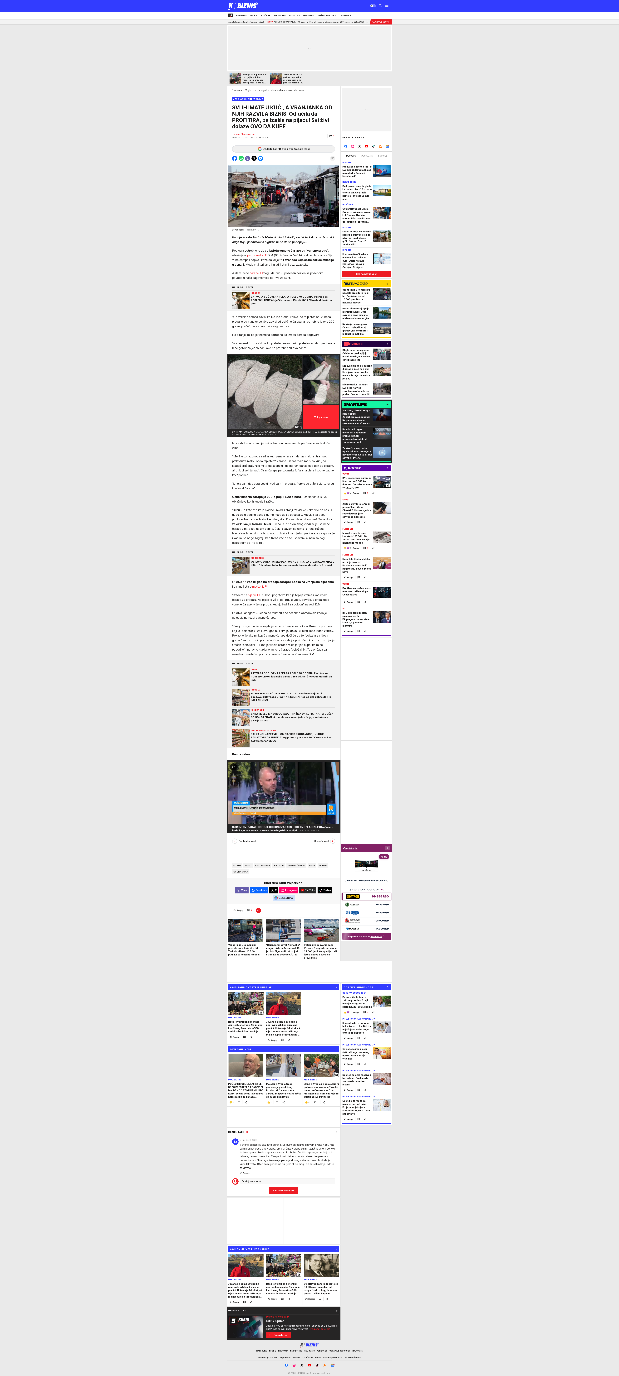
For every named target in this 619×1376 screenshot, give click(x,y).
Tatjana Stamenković (243, 134)
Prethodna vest (247, 841)
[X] (359, 146)
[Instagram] (352, 146)
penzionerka (255, 255)
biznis (248, 865)
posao (237, 865)
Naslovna (237, 90)
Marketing (263, 1357)
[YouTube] (366, 146)
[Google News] (387, 146)
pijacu (252, 595)
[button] (331, 135)
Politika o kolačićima (303, 1357)
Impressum (285, 1357)
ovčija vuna (240, 871)
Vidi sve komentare (284, 1190)
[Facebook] (345, 146)
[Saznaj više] (336, 1310)
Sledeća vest (321, 841)
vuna (312, 865)
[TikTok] (373, 146)
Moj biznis (250, 90)
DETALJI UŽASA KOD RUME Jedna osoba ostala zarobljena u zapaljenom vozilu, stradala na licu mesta (339, 22)
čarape (255, 273)
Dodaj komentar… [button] (252, 1181)
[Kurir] (243, 6)
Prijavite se (280, 1335)
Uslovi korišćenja (352, 1357)
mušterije (258, 586)
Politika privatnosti (332, 1357)
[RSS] (380, 146)
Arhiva (318, 1357)
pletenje (279, 865)
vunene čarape (296, 865)
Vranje (323, 865)
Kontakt (274, 1357)
